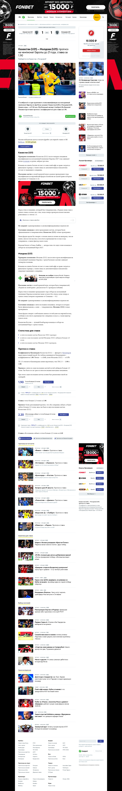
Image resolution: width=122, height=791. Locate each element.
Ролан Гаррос (66, 770)
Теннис (51, 17)
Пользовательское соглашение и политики (89, 765)
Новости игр (51, 786)
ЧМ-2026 (35, 750)
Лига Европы (36, 747)
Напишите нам (98, 751)
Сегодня (68, 17)
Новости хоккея (52, 743)
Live (47, 39)
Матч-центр (21, 745)
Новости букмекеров (38, 779)
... (100, 19)
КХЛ (64, 743)
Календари (21, 747)
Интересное (21, 756)
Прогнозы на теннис (23, 772)
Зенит (34, 786)
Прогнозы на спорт (33, 24)
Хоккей (46, 17)
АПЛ (34, 752)
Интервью (21, 759)
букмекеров (66, 353)
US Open (50, 772)
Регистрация (98, 169)
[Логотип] (23, 17)
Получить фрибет (25, 146)
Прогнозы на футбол (45, 24)
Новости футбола (23, 743)
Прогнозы (31, 17)
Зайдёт (23, 387)
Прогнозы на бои (23, 770)
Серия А (35, 756)
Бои (49, 754)
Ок (101, 741)
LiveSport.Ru (23, 24)
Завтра (74, 17)
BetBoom (21, 142)
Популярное (21, 754)
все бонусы (100, 468)
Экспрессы (58, 17)
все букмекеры (99, 160)
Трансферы (21, 750)
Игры (49, 783)
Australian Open (67, 765)
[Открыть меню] (19, 17)
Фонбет (20, 781)
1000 (26, 393)
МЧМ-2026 (66, 750)
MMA (64, 756)
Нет (39, 387)
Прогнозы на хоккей (23, 768)
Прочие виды (52, 776)
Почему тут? (84, 169)
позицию (26, 161)
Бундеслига (36, 759)
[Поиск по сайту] (104, 17)
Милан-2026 (66, 779)
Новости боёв (52, 756)
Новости (50, 779)
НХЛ (64, 745)
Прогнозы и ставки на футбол (31, 220)
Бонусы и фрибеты (23, 779)
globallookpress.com (35, 97)
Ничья (47, 129)
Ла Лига (35, 754)
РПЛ (34, 743)
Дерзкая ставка (37, 772)
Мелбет (35, 783)
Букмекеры (83, 17)
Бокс (64, 759)
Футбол (39, 17)
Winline (35, 781)
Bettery (20, 786)
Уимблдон (65, 768)
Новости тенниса (53, 765)
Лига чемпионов (37, 745)
